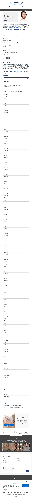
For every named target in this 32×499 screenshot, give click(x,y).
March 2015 (5, 328)
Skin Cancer (5, 389)
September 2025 (6, 115)
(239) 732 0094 (5, 490)
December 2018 (6, 254)
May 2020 (5, 224)
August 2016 (5, 302)
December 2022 (6, 171)
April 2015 (5, 327)
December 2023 (6, 152)
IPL (4, 365)
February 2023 (6, 167)
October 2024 (6, 134)
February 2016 (6, 311)
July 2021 (5, 200)
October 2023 (6, 155)
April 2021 (5, 205)
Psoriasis (5, 384)
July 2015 (5, 323)
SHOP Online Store (9, 7)
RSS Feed (6, 403)
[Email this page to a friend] (7, 75)
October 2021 (6, 195)
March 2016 (5, 309)
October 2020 (6, 216)
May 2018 (5, 266)
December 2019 (6, 233)
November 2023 (6, 153)
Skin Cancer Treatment (7, 391)
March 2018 (5, 269)
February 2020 (6, 230)
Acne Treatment (6, 342)
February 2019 (6, 250)
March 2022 (5, 186)
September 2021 (6, 197)
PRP (4, 382)
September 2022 (6, 176)
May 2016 (5, 306)
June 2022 (5, 181)
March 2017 (5, 290)
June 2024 (5, 141)
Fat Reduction (6, 356)
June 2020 (5, 223)
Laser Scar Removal (6, 368)
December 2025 (6, 110)
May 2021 (5, 204)
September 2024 (6, 136)
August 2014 (5, 337)
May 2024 (5, 143)
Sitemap (28, 481)
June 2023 (5, 162)
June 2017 (5, 285)
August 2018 (5, 261)
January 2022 (6, 190)
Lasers (5, 373)
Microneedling (6, 377)
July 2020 (5, 221)
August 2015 (5, 321)
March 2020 (5, 228)
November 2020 (6, 214)
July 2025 (5, 119)
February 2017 (6, 292)
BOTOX (5, 346)
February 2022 (6, 188)
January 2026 (6, 108)
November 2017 (6, 276)
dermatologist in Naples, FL (18, 71)
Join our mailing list (5, 470)
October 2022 (6, 174)
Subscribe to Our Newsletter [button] (26, 486)
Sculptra (5, 387)
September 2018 (6, 259)
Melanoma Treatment (7, 375)
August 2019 (5, 240)
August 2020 (5, 219)
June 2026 (5, 100)
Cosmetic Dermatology (7, 347)
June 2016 (5, 304)
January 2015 (6, 332)
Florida (5, 358)
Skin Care (5, 392)
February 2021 (6, 209)
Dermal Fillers (6, 349)
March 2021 (5, 207)
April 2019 (5, 247)
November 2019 (6, 235)
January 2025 (6, 129)
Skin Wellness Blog (24, 7)
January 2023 (6, 169)
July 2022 (5, 179)
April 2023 (5, 164)
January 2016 (6, 313)
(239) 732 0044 (5, 489)
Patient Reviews (20, 7)
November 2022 (6, 172)
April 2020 (5, 226)
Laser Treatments (6, 372)
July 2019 (5, 242)
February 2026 (6, 107)
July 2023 (5, 160)
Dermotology (6, 354)
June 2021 (5, 202)
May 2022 (5, 183)
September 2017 (6, 280)
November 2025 (6, 112)
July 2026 (5, 98)
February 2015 (6, 330)
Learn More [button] (9, 425)
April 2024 (5, 145)
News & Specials (15, 7)
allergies (5, 344)
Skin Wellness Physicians (10, 23)
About (6, 7)
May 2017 (5, 287)
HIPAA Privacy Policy (24, 481)
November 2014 (6, 335)
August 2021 (5, 198)
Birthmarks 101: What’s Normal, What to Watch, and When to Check (13, 91)
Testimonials (5, 399)
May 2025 (5, 122)
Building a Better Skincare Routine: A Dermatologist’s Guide (12, 83)
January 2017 (6, 294)
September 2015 (6, 320)
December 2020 (6, 212)
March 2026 (5, 105)
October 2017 (6, 278)
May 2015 (5, 325)
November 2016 (6, 297)
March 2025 (5, 126)
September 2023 (6, 157)
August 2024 (5, 138)
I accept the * (13, 470)
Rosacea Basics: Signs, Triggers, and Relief (10, 89)
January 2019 (6, 252)
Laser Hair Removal (6, 366)
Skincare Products (6, 396)
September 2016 (6, 301)
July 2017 (5, 283)
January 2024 (6, 150)
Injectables (5, 363)
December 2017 (6, 275)
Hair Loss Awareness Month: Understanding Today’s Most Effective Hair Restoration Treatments (14, 408)
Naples (5, 380)
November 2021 (6, 193)
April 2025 (5, 124)
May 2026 (5, 101)
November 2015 (6, 316)
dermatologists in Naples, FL (16, 27)
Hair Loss (5, 361)
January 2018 (6, 273)
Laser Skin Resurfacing (7, 370)
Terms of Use (15, 470)
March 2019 (5, 249)
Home (4, 13)
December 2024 (6, 131)
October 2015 (6, 318)
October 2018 (6, 257)
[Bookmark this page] (5, 75)
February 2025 (6, 127)
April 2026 (5, 103)
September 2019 (6, 238)
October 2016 (6, 299)
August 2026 (5, 96)
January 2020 (6, 231)
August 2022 (5, 178)
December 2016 (6, 295)
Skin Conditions (6, 394)
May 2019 (5, 245)
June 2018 (5, 264)
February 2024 (6, 148)
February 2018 (6, 271)
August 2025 (5, 117)
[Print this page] (3, 75)
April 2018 (5, 268)
